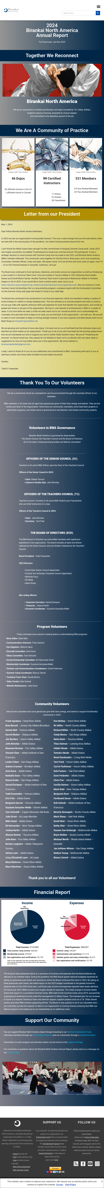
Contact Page (13, 1052)
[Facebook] (83, 1163)
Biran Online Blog (92, 1137)
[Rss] (76, 1163)
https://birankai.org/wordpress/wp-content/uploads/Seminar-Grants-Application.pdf (39, 285)
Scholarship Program (51, 1144)
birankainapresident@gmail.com (15, 344)
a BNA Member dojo (24, 1157)
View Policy (70, 1185)
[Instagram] (97, 1163)
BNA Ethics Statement (21, 1167)
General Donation (87, 1035)
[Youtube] (90, 1163)
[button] (98, 6)
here (56, 1160)
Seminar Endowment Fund (79, 1032)
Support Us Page (75, 1042)
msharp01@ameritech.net (26, 321)
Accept (59, 1185)
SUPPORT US (52, 1122)
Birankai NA (22, 1154)
